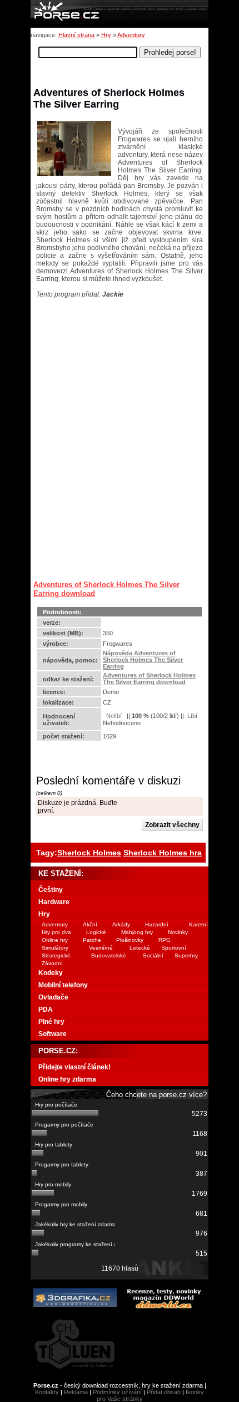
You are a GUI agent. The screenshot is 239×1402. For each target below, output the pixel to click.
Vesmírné (101, 948)
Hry (106, 35)
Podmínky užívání (117, 1392)
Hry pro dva (56, 932)
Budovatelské (108, 955)
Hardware (53, 902)
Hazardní (156, 924)
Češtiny (50, 890)
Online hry (55, 940)
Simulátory (55, 948)
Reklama (76, 1392)
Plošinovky (129, 940)
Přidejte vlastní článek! (74, 1067)
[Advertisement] (102, 367)
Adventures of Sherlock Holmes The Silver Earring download (149, 678)
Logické (96, 932)
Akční (90, 924)
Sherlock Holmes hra (162, 852)
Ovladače (53, 997)
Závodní (52, 963)
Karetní (198, 924)
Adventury (131, 35)
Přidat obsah (164, 1392)
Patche (92, 940)
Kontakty (47, 1392)
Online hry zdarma (67, 1079)
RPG (164, 940)
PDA (45, 1009)
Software (52, 1034)
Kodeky (50, 973)
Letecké (140, 948)
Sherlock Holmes (89, 852)
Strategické (56, 955)
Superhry (186, 955)
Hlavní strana (76, 35)
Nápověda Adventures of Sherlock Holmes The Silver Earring (143, 660)
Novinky (178, 932)
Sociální (153, 955)
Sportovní (173, 948)
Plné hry (51, 1022)
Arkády (121, 924)
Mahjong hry (137, 932)
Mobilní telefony (63, 985)
